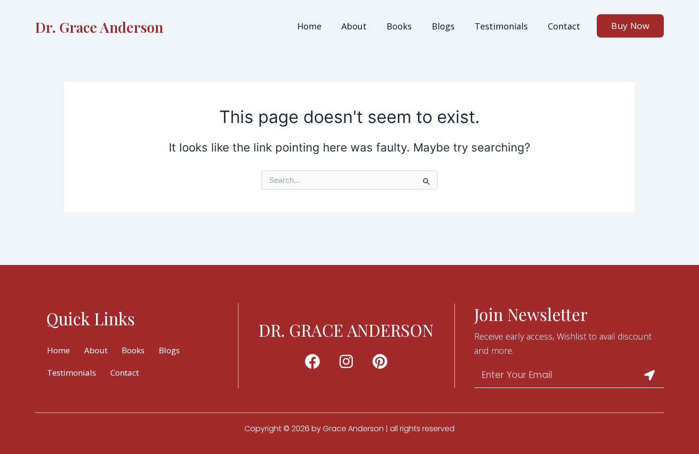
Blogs (443, 26)
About (354, 26)
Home (309, 26)
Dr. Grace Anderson (99, 27)
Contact (564, 26)
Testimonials (501, 26)
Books (399, 26)
